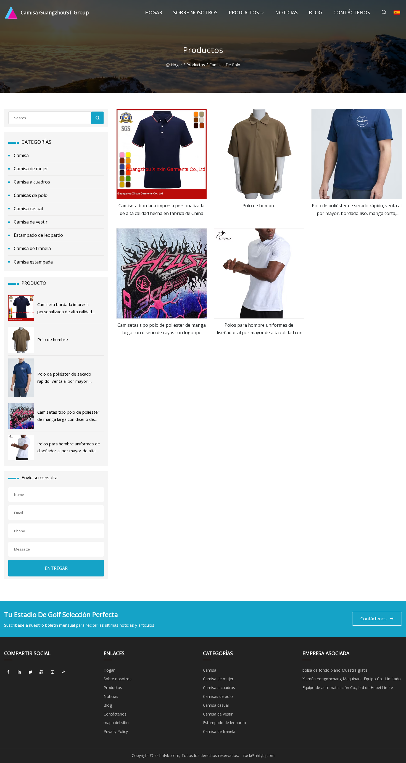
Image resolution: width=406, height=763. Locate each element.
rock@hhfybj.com (259, 755)
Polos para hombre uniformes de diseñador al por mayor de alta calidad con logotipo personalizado (258, 329)
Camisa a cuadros (32, 182)
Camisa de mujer (31, 169)
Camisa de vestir (31, 222)
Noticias (286, 12)
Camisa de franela (32, 248)
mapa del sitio (116, 722)
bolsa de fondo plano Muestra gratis (335, 670)
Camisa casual (28, 209)
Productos (244, 12)
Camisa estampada (33, 262)
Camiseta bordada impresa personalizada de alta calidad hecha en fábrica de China (161, 209)
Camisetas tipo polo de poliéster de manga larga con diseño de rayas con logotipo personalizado (161, 329)
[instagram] (52, 672)
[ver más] (161, 154)
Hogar (153, 12)
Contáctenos (351, 12)
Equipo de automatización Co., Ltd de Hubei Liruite (347, 687)
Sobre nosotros (195, 12)
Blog (315, 12)
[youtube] (41, 672)
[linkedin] (19, 672)
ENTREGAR (56, 568)
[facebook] (8, 672)
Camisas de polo (224, 64)
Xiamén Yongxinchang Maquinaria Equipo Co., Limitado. (352, 678)
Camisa (21, 155)
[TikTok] (63, 672)
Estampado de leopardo (38, 235)
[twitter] (30, 672)
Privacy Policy (116, 731)
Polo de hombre (259, 206)
